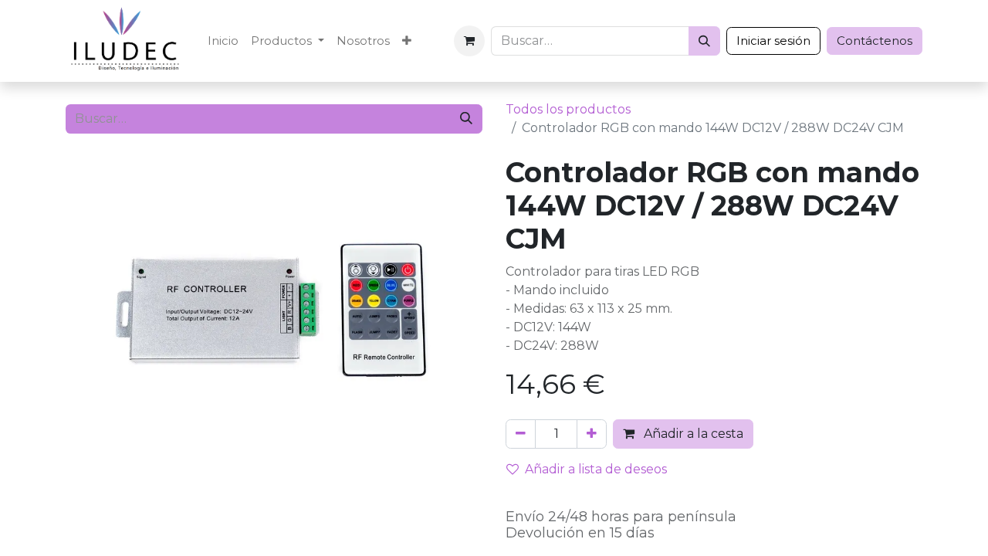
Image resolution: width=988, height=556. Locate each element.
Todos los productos (568, 109)
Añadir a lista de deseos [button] (596, 469)
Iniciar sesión (773, 40)
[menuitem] (223, 41)
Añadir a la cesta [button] (692, 433)
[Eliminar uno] (521, 434)
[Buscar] (704, 41)
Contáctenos (874, 40)
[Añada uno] (592, 434)
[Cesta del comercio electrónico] (469, 40)
